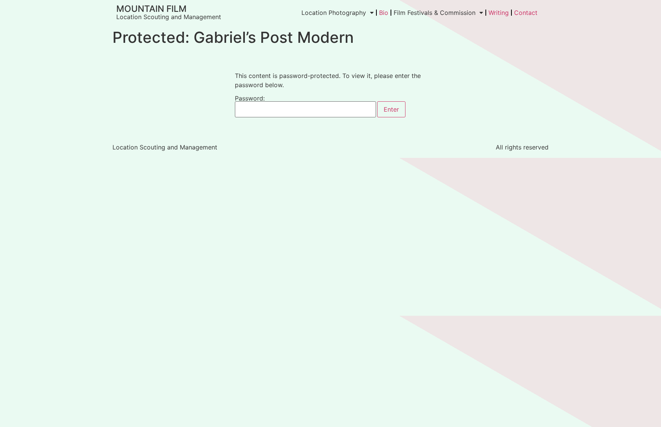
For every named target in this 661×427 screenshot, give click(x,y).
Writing (498, 12)
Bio (383, 12)
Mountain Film (151, 8)
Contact (525, 12)
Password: (250, 98)
